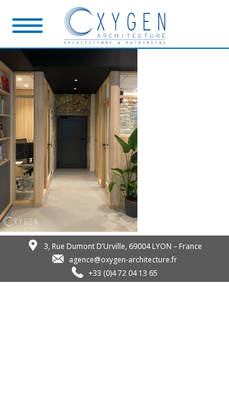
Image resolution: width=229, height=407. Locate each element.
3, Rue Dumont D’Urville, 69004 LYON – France (123, 246)
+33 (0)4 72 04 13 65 (123, 273)
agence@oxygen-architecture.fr (123, 259)
